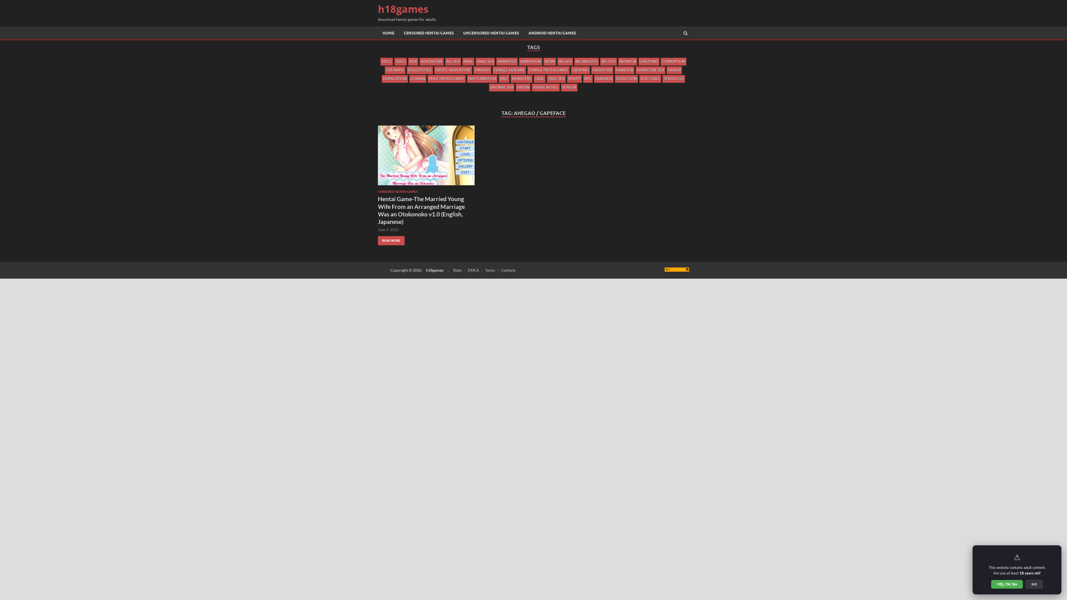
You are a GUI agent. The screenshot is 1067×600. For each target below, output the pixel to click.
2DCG (387, 61)
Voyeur (569, 87)
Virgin (523, 87)
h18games (403, 9)
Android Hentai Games (552, 33)
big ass (565, 61)
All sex (453, 61)
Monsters (521, 78)
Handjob (624, 70)
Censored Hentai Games (429, 33)
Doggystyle (420, 70)
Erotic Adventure (453, 70)
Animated (507, 61)
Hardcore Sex (650, 70)
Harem (674, 70)
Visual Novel (546, 87)
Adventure (432, 61)
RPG (588, 78)
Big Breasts (586, 61)
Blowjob (627, 61)
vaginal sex (501, 87)
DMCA (473, 270)
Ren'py (574, 78)
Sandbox (603, 78)
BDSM (550, 61)
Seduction (626, 78)
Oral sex (556, 78)
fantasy (482, 70)
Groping (580, 70)
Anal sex (485, 61)
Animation (530, 61)
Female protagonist (548, 70)
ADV (413, 61)
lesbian (417, 78)
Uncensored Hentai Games (491, 33)
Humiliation (395, 78)
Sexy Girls (650, 78)
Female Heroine (509, 70)
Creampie (395, 70)
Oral (539, 78)
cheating (649, 61)
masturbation (482, 78)
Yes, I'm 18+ (1007, 584)
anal (468, 61)
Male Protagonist (447, 78)
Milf (504, 78)
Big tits (608, 61)
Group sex (602, 70)
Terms (490, 270)
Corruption (673, 61)
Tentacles (674, 78)
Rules (457, 270)
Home (388, 33)
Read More (389, 239)
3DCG (400, 61)
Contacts (508, 270)
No (1034, 584)
